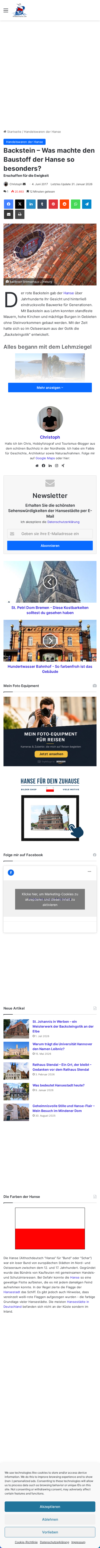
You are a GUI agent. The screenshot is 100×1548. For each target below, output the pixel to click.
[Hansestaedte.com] (19, 10)
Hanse (68, 293)
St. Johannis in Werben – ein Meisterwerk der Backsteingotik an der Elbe (63, 1026)
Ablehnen (50, 1519)
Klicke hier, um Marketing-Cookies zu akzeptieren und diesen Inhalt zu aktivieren (50, 899)
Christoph (16, 184)
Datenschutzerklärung (54, 1542)
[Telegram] (86, 204)
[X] (19, 204)
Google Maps (45, 458)
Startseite (13, 131)
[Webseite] (37, 466)
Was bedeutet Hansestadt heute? (59, 1085)
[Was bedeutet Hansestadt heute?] (16, 1091)
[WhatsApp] (75, 204)
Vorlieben (50, 1532)
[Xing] (63, 466)
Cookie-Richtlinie (26, 1542)
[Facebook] (8, 204)
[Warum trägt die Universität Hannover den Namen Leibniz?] (16, 1050)
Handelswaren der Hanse (42, 131)
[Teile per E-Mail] (8, 214)
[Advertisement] (50, 75)
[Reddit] (64, 204)
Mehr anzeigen (49, 387)
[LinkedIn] (31, 204)
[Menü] (5, 12)
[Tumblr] (42, 204)
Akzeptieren (50, 1506)
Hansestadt (11, 1292)
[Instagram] (56, 466)
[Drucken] (19, 214)
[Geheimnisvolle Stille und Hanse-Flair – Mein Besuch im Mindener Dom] (16, 1112)
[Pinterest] (53, 204)
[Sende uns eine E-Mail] (24, 184)
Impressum (78, 1542)
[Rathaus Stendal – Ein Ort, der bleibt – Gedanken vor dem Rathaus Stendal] (16, 1071)
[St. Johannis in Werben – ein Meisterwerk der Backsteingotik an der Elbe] (16, 1028)
